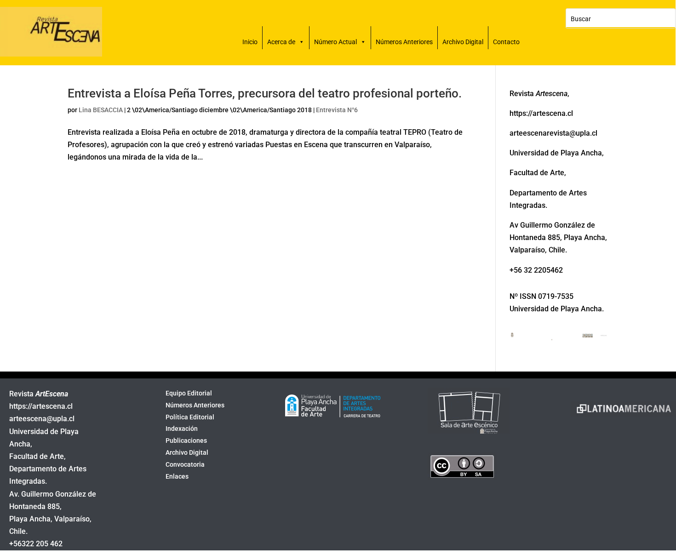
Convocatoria (185, 465)
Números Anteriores (404, 42)
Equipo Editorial (189, 394)
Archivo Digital (462, 42)
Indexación (182, 429)
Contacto (506, 42)
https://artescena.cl (41, 406)
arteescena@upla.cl (41, 418)
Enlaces (177, 477)
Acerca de (281, 42)
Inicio (250, 42)
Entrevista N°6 (337, 110)
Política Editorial (190, 418)
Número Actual (335, 42)
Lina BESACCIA (101, 110)
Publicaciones (186, 441)
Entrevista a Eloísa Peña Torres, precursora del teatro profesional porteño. (265, 93)
